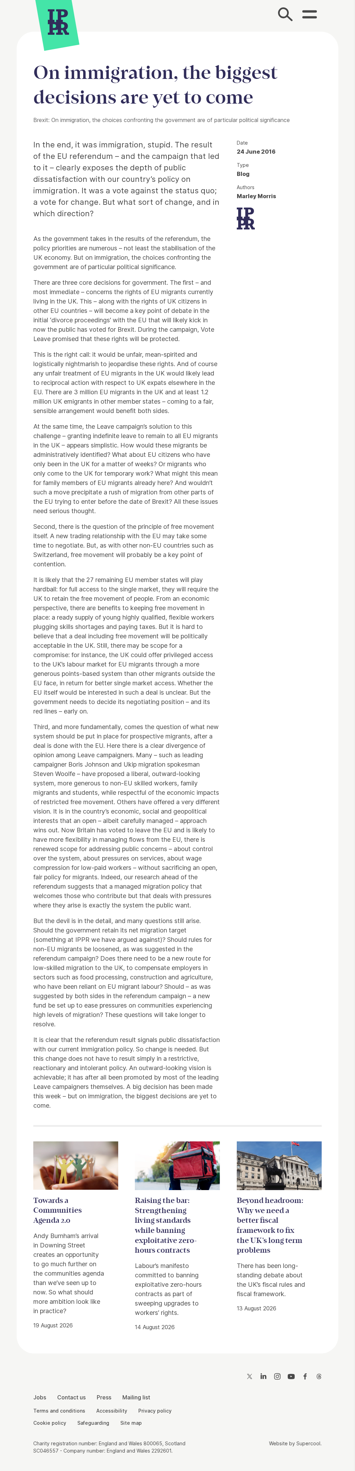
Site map (131, 1423)
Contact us (71, 1397)
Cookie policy (49, 1423)
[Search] (286, 16)
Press (104, 1397)
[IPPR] (58, 23)
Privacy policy (155, 1411)
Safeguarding (93, 1423)
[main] (177, 687)
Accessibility (111, 1411)
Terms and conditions (59, 1411)
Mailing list (136, 1397)
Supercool (308, 1443)
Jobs (39, 1397)
